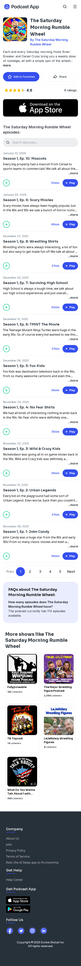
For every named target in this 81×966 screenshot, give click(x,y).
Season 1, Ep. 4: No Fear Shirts (29, 407)
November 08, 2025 (16, 526)
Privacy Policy (15, 850)
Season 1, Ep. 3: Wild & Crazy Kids (31, 449)
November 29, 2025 (16, 402)
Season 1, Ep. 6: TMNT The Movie (31, 324)
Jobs (9, 844)
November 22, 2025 (16, 443)
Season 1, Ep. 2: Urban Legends (29, 490)
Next (71, 572)
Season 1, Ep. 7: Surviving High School (35, 283)
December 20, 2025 (16, 277)
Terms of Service (18, 856)
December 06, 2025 (16, 360)
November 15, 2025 (15, 484)
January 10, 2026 (14, 153)
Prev (10, 572)
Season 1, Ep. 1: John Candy (26, 532)
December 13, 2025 (15, 319)
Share (63, 76)
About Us (12, 838)
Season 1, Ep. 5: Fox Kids (24, 366)
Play (72, 183)
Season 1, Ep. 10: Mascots (24, 158)
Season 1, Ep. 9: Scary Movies (28, 200)
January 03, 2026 (14, 194)
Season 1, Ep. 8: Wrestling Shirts (30, 241)
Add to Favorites (24, 76)
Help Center (14, 880)
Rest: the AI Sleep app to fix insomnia (32, 862)
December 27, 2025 (15, 236)
